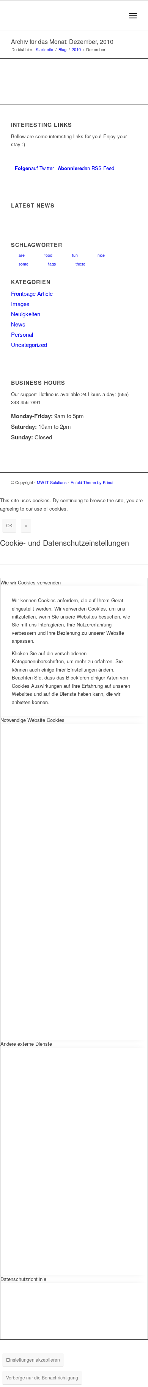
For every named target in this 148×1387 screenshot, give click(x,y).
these (80, 264)
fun (75, 255)
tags (52, 264)
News (18, 324)
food (48, 255)
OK (9, 525)
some (23, 264)
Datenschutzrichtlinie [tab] (23, 1278)
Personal (22, 334)
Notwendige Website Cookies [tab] (32, 719)
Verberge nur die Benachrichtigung (42, 1377)
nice (101, 255)
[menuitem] (116, 15)
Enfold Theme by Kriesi (92, 482)
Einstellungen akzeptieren (33, 1359)
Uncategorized (29, 344)
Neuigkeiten (25, 314)
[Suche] (116, 15)
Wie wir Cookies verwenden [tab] (30, 582)
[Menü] (133, 15)
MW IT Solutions (52, 482)
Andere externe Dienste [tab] (26, 1043)
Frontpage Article (32, 293)
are (22, 255)
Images (20, 304)
